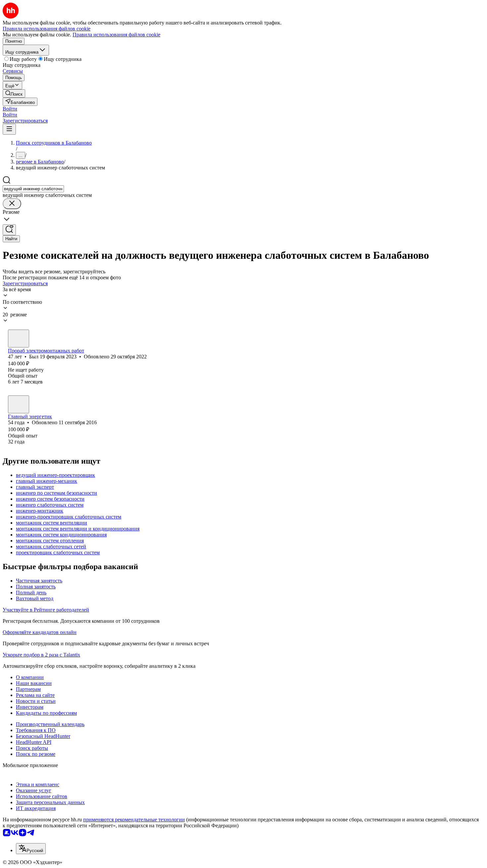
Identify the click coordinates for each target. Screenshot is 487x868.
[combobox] (33, 188)
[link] (14, 93)
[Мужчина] (18, 338)
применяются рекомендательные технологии (134, 819)
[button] (10, 109)
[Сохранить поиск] (9, 229)
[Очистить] (12, 203)
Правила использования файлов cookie (116, 34)
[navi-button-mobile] (9, 129)
